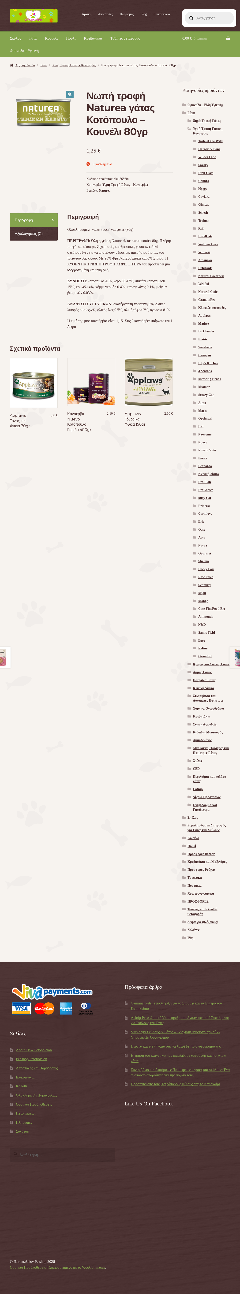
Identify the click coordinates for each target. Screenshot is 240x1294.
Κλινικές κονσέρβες (212, 307)
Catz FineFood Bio (211, 608)
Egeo (201, 640)
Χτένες (197, 760)
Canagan (204, 355)
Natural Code (208, 292)
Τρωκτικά (195, 877)
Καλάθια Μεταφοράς (208, 732)
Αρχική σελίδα (25, 65)
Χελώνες (193, 930)
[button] (70, 94)
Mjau (202, 593)
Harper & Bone (209, 149)
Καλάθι (21, 1086)
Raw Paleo (205, 577)
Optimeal (205, 418)
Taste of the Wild (210, 141)
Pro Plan (204, 482)
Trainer (203, 220)
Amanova (205, 260)
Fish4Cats (205, 236)
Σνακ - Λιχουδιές (204, 724)
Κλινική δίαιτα (208, 474)
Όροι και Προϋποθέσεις (34, 1104)
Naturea (104, 190)
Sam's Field (206, 632)
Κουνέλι (51, 38)
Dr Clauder (206, 331)
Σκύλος (15, 38)
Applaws (204, 315)
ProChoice (205, 490)
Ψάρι (191, 938)
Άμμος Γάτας (202, 672)
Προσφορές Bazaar (201, 854)
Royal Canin (207, 450)
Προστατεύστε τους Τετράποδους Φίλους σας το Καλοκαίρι (175, 1084)
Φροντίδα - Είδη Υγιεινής (205, 105)
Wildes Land (207, 157)
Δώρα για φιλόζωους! (203, 922)
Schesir (203, 212)
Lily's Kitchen (208, 363)
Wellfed (203, 284)
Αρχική (86, 14)
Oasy (201, 529)
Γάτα (33, 38)
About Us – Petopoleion (34, 1050)
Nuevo (202, 442)
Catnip (198, 789)
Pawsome (204, 434)
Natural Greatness (211, 276)
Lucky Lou (206, 569)
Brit (201, 521)
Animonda (205, 616)
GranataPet (206, 299)
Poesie (202, 458)
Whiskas (204, 252)
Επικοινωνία (162, 14)
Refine (202, 648)
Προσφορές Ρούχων (201, 869)
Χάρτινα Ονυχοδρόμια (208, 708)
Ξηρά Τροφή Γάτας (207, 121)
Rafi (201, 228)
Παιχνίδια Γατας (204, 680)
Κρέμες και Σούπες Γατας (211, 664)
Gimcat (203, 204)
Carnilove (205, 513)
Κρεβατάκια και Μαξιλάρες (207, 861)
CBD (196, 768)
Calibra (203, 181)
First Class (205, 173)
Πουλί (70, 38)
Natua (202, 545)
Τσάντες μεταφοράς (125, 38)
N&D (202, 624)
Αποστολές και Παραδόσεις (37, 1068)
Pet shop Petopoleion (31, 1059)
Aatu (201, 537)
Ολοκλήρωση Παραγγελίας (36, 1095)
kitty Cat (204, 498)
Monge (203, 601)
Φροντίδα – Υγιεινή (24, 51)
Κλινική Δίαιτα (203, 688)
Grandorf (205, 656)
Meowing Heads (209, 379)
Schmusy (204, 585)
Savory (203, 165)
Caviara (204, 196)
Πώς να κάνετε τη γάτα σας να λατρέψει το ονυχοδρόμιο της (176, 1046)
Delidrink (205, 268)
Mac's (202, 411)
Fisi (200, 426)
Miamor (204, 387)
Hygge (202, 188)
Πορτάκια (195, 885)
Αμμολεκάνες (202, 740)
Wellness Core (208, 244)
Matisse (203, 323)
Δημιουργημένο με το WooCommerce (77, 1267)
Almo (202, 403)
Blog (143, 14)
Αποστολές (105, 14)
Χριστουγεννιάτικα (201, 893)
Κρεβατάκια (93, 38)
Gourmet (204, 553)
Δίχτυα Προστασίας (207, 797)
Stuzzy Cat (206, 395)
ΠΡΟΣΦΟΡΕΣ (198, 901)
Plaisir (202, 339)
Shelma (203, 561)
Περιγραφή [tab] (24, 220)
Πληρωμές (127, 14)
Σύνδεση (22, 1131)
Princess (204, 506)
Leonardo (205, 466)
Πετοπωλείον (26, 1113)
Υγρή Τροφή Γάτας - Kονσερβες (74, 65)
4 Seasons (205, 371)
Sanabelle (205, 347)
